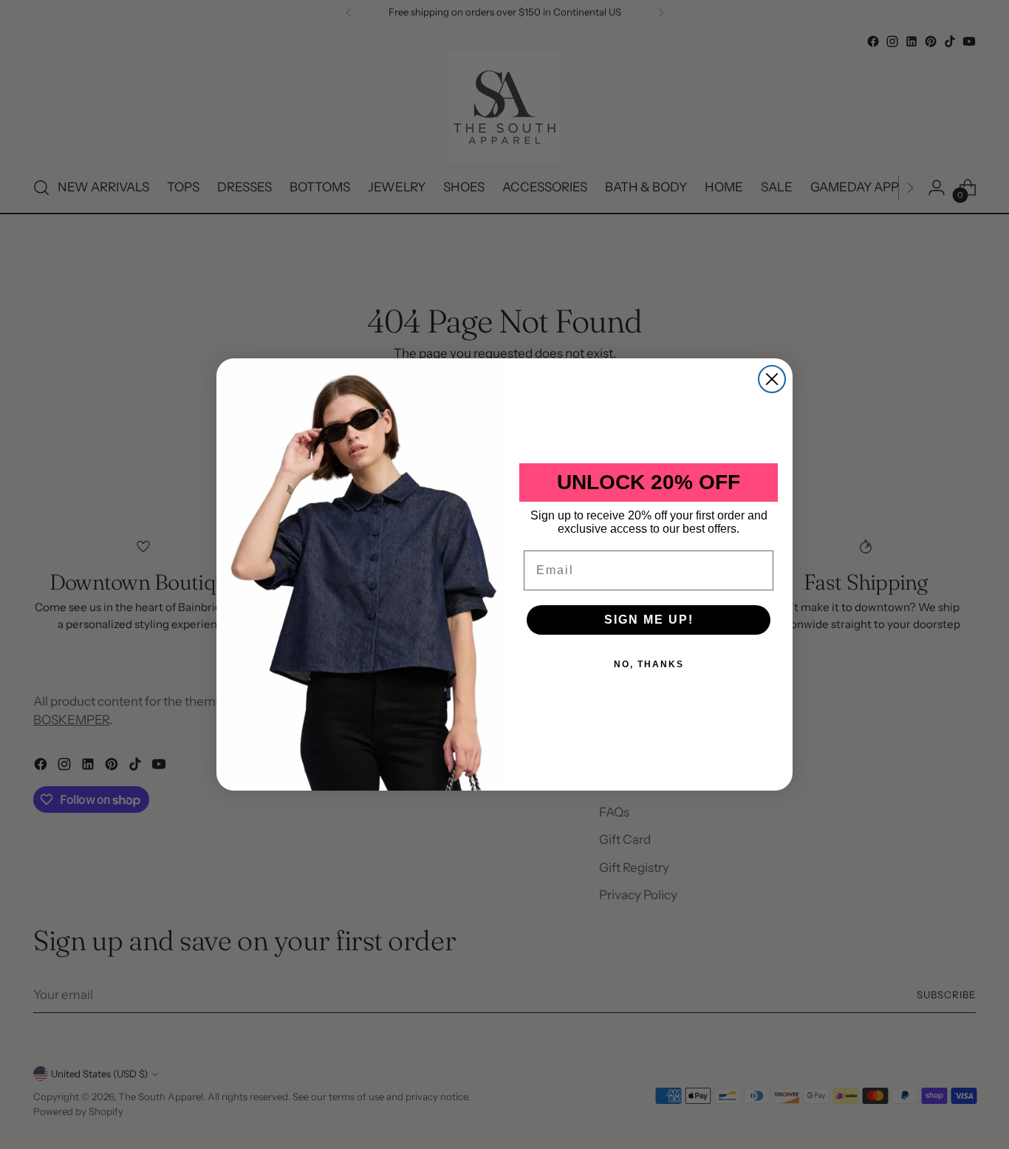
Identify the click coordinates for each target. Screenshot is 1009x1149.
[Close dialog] (772, 379)
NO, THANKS (649, 664)
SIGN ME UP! (649, 619)
